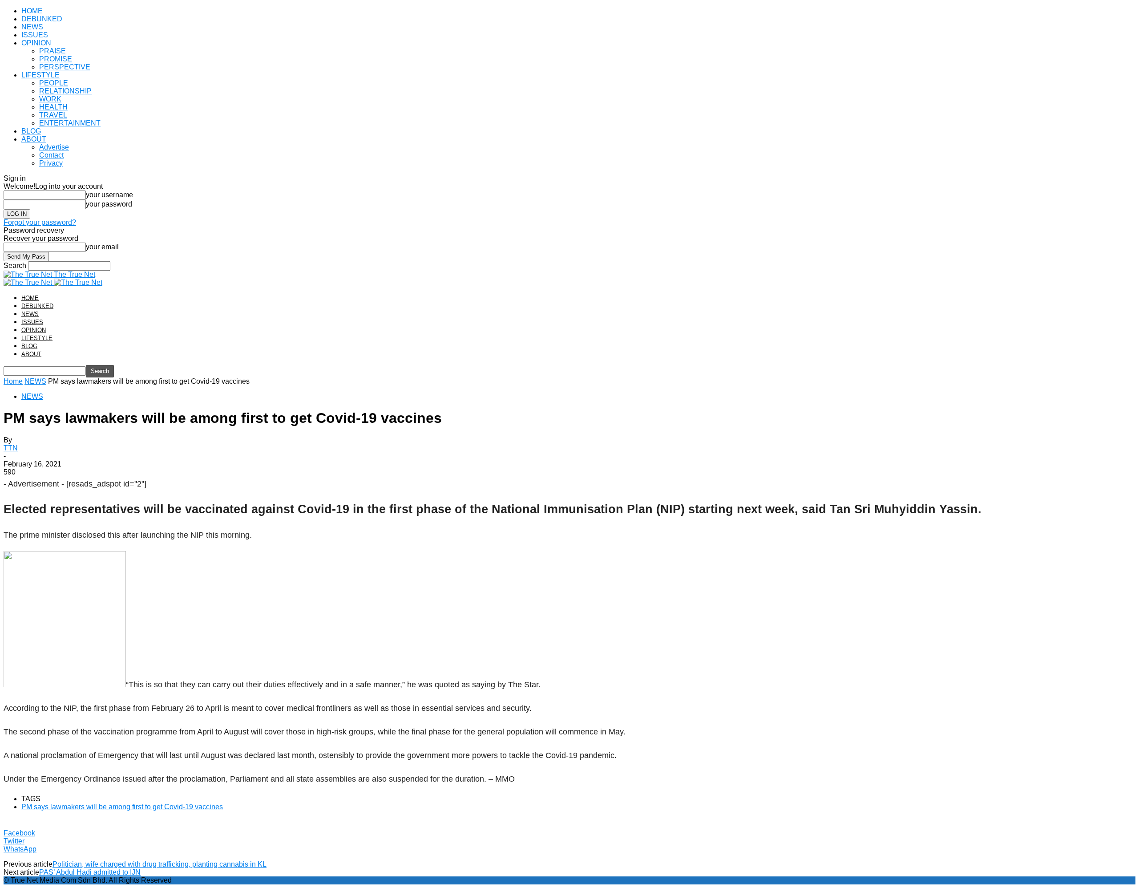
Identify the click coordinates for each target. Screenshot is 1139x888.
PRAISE (52, 51)
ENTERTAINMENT (70, 123)
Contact (51, 155)
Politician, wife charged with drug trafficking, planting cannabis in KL (160, 864)
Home (13, 381)
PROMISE (55, 59)
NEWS (32, 27)
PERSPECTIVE (64, 67)
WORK (50, 99)
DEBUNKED (41, 19)
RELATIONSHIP (65, 91)
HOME (32, 11)
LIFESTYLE (40, 75)
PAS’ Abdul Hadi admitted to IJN (90, 872)
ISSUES (34, 35)
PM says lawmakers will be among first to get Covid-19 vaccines (122, 807)
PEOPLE (53, 83)
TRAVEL (53, 115)
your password (109, 204)
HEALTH (53, 107)
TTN (11, 448)
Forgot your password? (40, 222)
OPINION (36, 43)
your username (109, 195)
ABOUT (33, 139)
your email (102, 247)
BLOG (31, 131)
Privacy (51, 163)
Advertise (54, 147)
